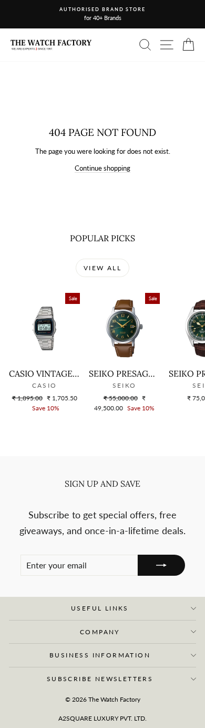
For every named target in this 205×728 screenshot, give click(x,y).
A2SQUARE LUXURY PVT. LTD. (102, 718)
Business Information (99, 655)
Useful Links (100, 608)
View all (102, 268)
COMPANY (100, 632)
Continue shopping (102, 168)
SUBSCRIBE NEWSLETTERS (100, 679)
